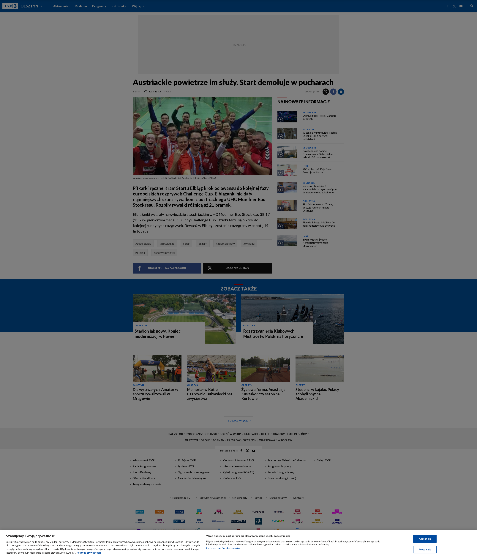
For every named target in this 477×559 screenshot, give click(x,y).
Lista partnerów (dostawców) (223, 548)
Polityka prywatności (89, 552)
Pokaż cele (425, 549)
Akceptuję (425, 538)
